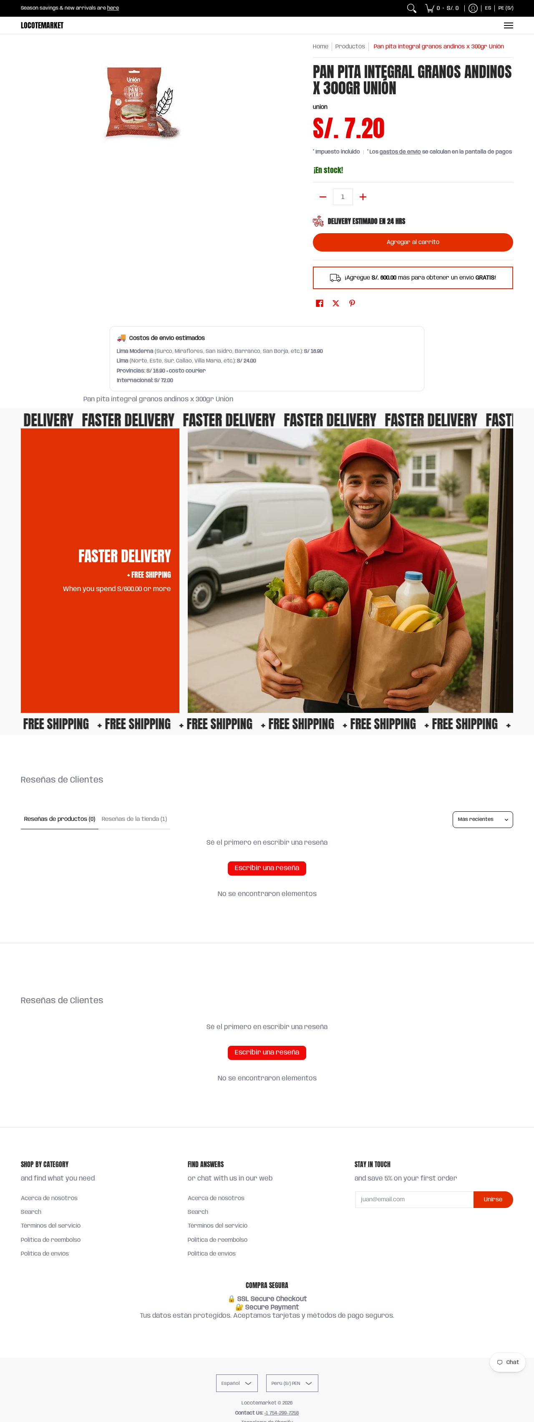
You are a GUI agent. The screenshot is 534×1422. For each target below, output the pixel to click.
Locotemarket (42, 25)
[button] (319, 304)
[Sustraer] (323, 197)
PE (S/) (506, 8)
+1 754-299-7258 (281, 1413)
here (113, 8)
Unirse (493, 1200)
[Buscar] (412, 8)
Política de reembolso (51, 1240)
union (320, 107)
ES (488, 8)
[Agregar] (363, 197)
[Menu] (508, 25)
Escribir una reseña (267, 868)
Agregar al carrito (413, 242)
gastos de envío (400, 152)
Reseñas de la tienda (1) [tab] (134, 819)
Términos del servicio (51, 1226)
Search (31, 1212)
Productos (350, 47)
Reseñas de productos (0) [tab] (59, 819)
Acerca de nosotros (49, 1198)
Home (320, 47)
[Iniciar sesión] (473, 8)
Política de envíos (45, 1254)
